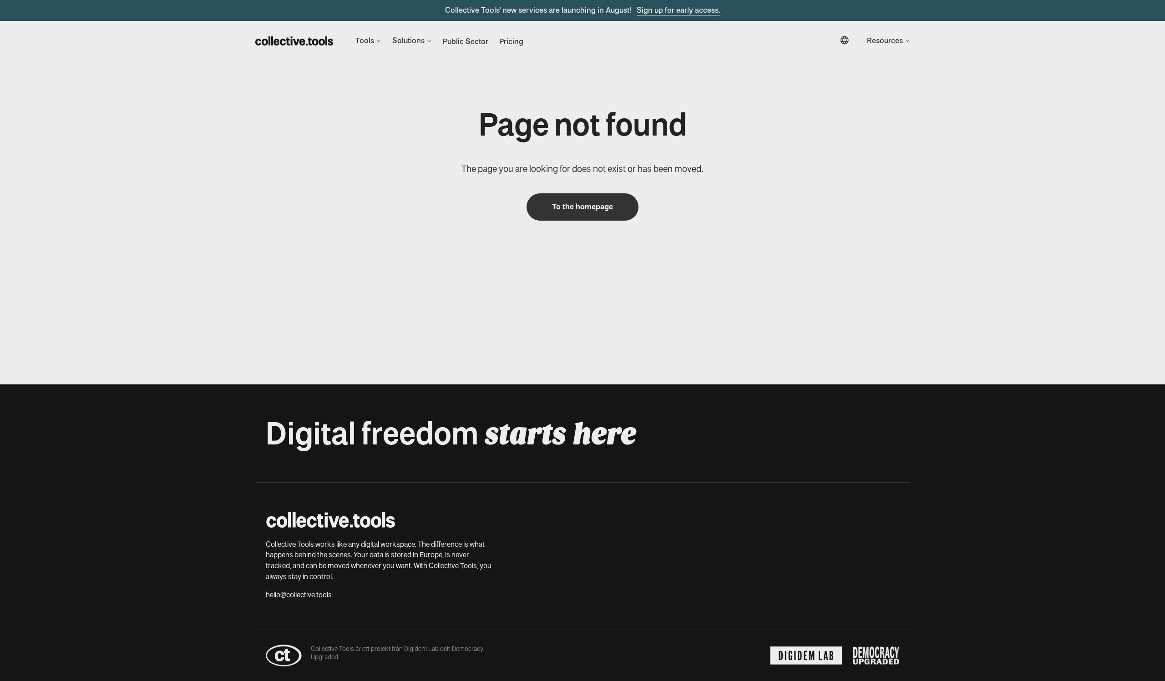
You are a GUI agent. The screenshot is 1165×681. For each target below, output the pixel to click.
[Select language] (845, 40)
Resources (885, 40)
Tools (364, 40)
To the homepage (582, 207)
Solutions (408, 40)
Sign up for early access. (678, 10)
